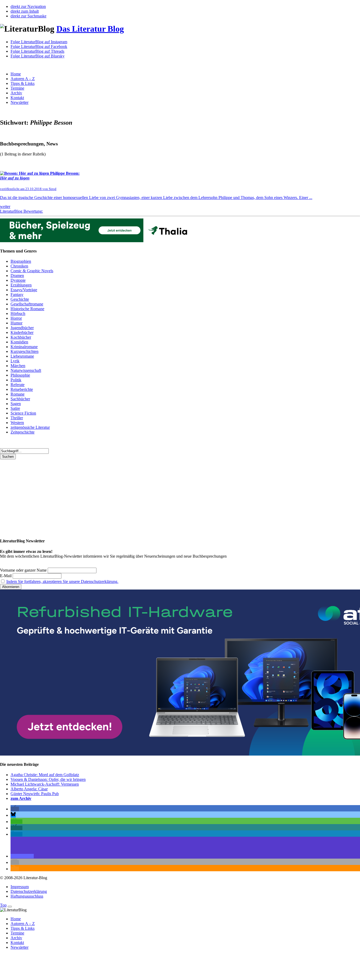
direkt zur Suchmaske (28, 16)
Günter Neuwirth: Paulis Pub (35, 793)
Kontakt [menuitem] (17, 942)
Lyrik (15, 361)
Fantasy (17, 294)
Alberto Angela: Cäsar (29, 789)
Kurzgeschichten (24, 351)
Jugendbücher (22, 327)
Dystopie (18, 280)
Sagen (16, 403)
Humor (16, 323)
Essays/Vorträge (24, 290)
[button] (15, 809)
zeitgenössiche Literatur (30, 427)
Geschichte (20, 299)
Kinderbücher (22, 332)
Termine (17, 88)
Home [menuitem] (16, 919)
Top (3, 905)
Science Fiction (23, 413)
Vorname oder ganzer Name (23, 570)
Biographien (21, 261)
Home (16, 74)
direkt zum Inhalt (25, 11)
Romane (18, 394)
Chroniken (19, 266)
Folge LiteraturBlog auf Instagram (39, 42)
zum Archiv (21, 798)
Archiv (16, 93)
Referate (18, 384)
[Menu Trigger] (10, 906)
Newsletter (19, 102)
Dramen (17, 275)
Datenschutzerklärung (29, 891)
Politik (16, 380)
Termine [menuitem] (17, 933)
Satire (15, 408)
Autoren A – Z (23, 78)
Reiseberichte (22, 389)
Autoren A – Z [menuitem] (23, 923)
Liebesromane (22, 356)
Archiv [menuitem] (16, 938)
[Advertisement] (158, 496)
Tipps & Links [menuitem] (23, 928)
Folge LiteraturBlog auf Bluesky (38, 56)
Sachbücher (20, 399)
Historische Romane (27, 308)
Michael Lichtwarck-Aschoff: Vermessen (45, 784)
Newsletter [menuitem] (19, 947)
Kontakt (17, 97)
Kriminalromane (24, 346)
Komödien (19, 342)
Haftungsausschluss (27, 896)
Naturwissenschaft (26, 370)
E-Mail (6, 575)
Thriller (17, 418)
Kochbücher (21, 337)
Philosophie (20, 375)
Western (17, 422)
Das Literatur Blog (90, 28)
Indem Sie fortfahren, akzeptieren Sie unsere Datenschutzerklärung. (62, 581)
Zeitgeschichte (23, 432)
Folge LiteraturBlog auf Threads (37, 51)
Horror (16, 318)
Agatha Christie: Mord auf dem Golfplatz (45, 774)
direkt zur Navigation (28, 6)
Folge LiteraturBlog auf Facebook (39, 46)
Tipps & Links (23, 83)
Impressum (20, 886)
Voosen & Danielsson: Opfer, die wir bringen (48, 779)
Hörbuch (18, 313)
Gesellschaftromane (27, 304)
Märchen (18, 365)
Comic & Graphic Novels (32, 271)
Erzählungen (21, 285)
